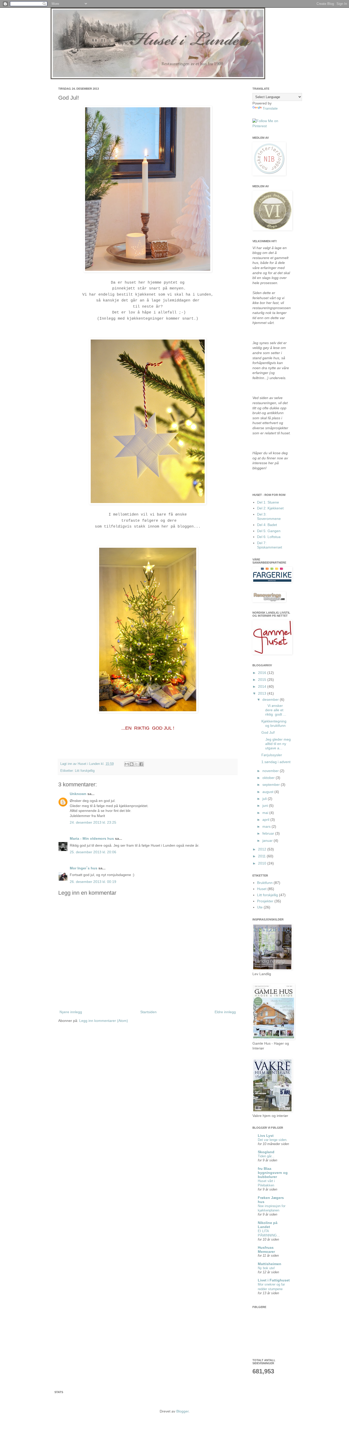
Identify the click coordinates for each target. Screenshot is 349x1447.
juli (265, 799)
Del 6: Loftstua (269, 537)
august (268, 792)
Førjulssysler (271, 755)
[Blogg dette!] (131, 764)
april (266, 820)
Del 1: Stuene (268, 502)
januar (268, 840)
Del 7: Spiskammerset (269, 545)
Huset (261, 889)
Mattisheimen (269, 1264)
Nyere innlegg (71, 1012)
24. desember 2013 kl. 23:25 (93, 822)
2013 (262, 693)
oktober (269, 778)
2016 (262, 673)
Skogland (266, 1152)
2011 (262, 856)
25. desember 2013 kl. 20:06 (93, 852)
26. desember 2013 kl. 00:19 (93, 882)
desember (271, 699)
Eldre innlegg (225, 1012)
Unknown (78, 794)
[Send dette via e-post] (126, 764)
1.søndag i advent (275, 762)
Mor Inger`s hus (83, 868)
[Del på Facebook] (141, 764)
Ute (260, 907)
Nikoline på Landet (267, 1225)
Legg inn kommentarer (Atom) (103, 1021)
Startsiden (148, 1012)
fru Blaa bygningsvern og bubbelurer (273, 1172)
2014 (262, 686)
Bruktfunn (265, 883)
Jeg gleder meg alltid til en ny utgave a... (276, 743)
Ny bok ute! (266, 1268)
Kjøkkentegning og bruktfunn (273, 723)
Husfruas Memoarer (266, 1249)
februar (268, 833)
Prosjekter (265, 901)
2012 (262, 849)
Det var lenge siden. (272, 1140)
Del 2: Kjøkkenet (270, 508)
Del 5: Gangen (269, 531)
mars (267, 826)
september (271, 785)
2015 (262, 680)
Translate (270, 108)
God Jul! (268, 732)
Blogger (182, 1411)
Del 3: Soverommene (269, 516)
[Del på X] (136, 764)
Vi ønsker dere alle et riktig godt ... (273, 710)
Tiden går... (266, 1156)
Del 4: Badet (267, 525)
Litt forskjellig (85, 771)
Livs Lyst (266, 1136)
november (271, 771)
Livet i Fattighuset (274, 1280)
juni (265, 805)
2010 (262, 863)
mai (265, 813)
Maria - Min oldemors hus (92, 838)
